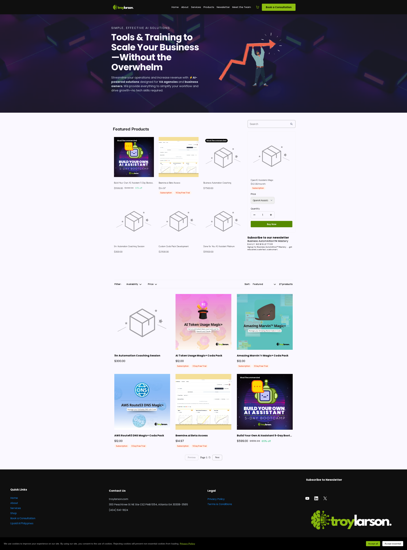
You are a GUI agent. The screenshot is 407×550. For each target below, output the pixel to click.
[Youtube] (307, 498)
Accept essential (393, 543)
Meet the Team (241, 7)
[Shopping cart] (257, 7)
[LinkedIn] (316, 498)
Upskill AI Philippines (21, 523)
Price (253, 193)
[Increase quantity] (271, 215)
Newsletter (223, 7)
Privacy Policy (187, 543)
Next (217, 457)
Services (196, 7)
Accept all (373, 543)
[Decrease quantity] (254, 215)
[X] (325, 498)
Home (175, 7)
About (185, 7)
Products (209, 7)
